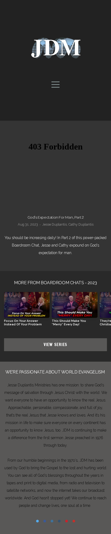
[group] (27, 311)
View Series (55, 344)
